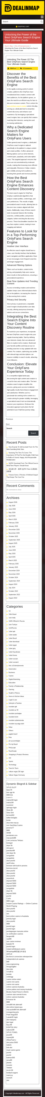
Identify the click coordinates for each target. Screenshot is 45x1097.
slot (10, 758)
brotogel (9, 843)
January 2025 (13, 567)
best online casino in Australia (17, 916)
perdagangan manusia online (17, 931)
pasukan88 (10, 850)
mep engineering (12, 964)
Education (12, 682)
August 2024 (13, 584)
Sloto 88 (9, 810)
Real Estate (13, 751)
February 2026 (14, 523)
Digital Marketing (14, 679)
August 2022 (13, 598)
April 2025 (12, 557)
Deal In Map (9, 46)
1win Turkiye (13, 624)
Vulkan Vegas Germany (17, 775)
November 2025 (14, 533)
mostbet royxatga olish (16, 724)
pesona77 (10, 828)
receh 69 (9, 1070)
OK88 (8, 833)
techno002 (10, 815)
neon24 (9, 1078)
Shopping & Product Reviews (19, 754)
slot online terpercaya (14, 1007)
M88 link (9, 795)
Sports (11, 761)
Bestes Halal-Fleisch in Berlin (17, 992)
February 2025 (14, 564)
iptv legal (9, 1022)
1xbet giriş (12, 648)
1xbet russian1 (14, 662)
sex (7, 914)
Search (9, 428)
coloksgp (9, 977)
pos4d (8, 896)
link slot (9, 1047)
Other (10, 727)
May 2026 (12, 512)
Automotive (12, 669)
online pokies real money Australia (19, 989)
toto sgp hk (10, 792)
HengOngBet (11, 967)
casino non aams (12, 982)
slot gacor (10, 848)
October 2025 (13, 536)
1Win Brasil (12, 614)
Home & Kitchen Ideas (16, 696)
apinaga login (11, 807)
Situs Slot (10, 813)
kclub (8, 820)
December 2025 (14, 529)
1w (10, 611)
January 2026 (13, 526)
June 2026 (12, 509)
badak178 (10, 944)
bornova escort (11, 868)
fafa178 (9, 790)
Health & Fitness (14, 693)
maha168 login (12, 800)
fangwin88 (10, 936)
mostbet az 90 (13, 710)
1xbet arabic (13, 635)
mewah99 (10, 1037)
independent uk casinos (15, 959)
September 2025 (14, 540)
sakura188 (10, 1030)
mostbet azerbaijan (15, 713)
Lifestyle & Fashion (15, 703)
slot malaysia (11, 1020)
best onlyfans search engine (16, 106)
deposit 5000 (11, 881)
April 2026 (12, 516)
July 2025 (12, 547)
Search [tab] (41, 21)
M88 (8, 830)
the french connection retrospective (19, 956)
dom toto (9, 969)
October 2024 (13, 577)
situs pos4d (10, 861)
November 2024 (14, 574)
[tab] (42, 17)
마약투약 (9, 972)
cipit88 (8, 939)
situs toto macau (12, 823)
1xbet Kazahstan (14, 652)
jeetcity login (11, 919)
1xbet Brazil (13, 638)
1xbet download (14, 641)
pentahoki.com (11, 835)
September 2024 (14, 581)
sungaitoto (10, 855)
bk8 (7, 962)
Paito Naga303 (12, 1015)
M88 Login (10, 901)
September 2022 (14, 594)
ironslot (9, 1065)
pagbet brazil (13, 734)
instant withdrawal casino (15, 949)
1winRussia (13, 628)
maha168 (10, 802)
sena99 (9, 1060)
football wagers (12, 1073)
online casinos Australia (15, 987)
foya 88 (9, 1025)
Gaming (11, 689)
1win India (12, 618)
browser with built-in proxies (16, 866)
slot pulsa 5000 (12, 1042)
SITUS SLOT (11, 787)
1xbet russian (13, 659)
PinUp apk (12, 748)
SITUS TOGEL (12, 1032)
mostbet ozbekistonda (16, 720)
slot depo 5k (10, 853)
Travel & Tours (13, 768)
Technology (12, 765)
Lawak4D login (12, 1017)
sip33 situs (10, 863)
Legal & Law (13, 700)
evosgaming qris (12, 1012)
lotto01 (9, 1045)
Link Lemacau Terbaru (14, 840)
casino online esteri (13, 979)
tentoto (9, 974)
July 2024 (12, 588)
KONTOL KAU (11, 1027)
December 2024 (14, 570)
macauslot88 (11, 838)
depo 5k (9, 845)
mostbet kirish (13, 717)
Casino (11, 676)
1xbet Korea (13, 655)
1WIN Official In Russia (16, 621)
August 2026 (13, 502)
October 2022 (13, 591)
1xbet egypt (13, 645)
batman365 (10, 1057)
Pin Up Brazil (13, 744)
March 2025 (13, 560)
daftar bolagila (11, 818)
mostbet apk (13, 706)
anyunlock (10, 878)
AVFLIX (9, 954)
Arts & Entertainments (22, 46)
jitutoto (8, 1063)
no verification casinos (14, 934)
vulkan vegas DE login (16, 771)
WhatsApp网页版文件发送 (16, 951)
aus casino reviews (13, 941)
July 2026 (12, 506)
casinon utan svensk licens (16, 994)
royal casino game (13, 1050)
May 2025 (12, 553)
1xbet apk (12, 631)
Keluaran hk (10, 999)
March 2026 (13, 519)
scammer (9, 805)
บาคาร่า (9, 797)
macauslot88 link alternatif (16, 1010)
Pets (10, 737)
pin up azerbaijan (14, 741)
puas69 (9, 1035)
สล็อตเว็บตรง (11, 1040)
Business (12, 672)
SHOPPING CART (23, 26)
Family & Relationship (16, 686)
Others (11, 730)
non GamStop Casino (14, 825)
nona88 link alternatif (14, 1004)
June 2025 (12, 550)
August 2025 (13, 543)
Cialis (8, 898)
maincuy (9, 1075)
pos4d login (10, 926)
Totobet (9, 1068)
